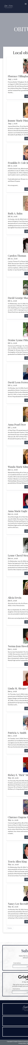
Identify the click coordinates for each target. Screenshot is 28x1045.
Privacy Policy (22, 1043)
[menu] (25, 3)
